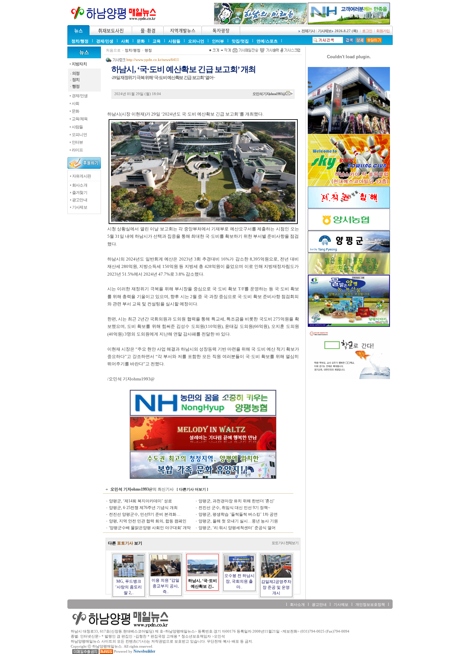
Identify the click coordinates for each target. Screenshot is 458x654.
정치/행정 (80, 41)
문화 (141, 41)
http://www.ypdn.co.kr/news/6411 (152, 60)
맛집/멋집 (240, 41)
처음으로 (113, 50)
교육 (157, 41)
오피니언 (196, 41)
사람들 (174, 41)
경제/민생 (104, 41)
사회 (125, 41)
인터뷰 (218, 41)
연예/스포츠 (267, 41)
